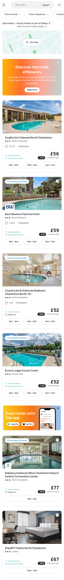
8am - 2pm (13, 165)
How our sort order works (30, 26)
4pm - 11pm (50, 165)
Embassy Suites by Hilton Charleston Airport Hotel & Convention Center (32, 471)
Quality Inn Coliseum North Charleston (32, 136)
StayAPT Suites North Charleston (32, 544)
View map (34, 42)
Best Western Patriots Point (32, 213)
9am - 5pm (32, 241)
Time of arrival (10, 14)
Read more (32, 89)
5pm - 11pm (50, 241)
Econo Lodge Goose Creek (32, 366)
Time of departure (37, 14)
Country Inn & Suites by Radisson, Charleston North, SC (32, 291)
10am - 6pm (32, 165)
